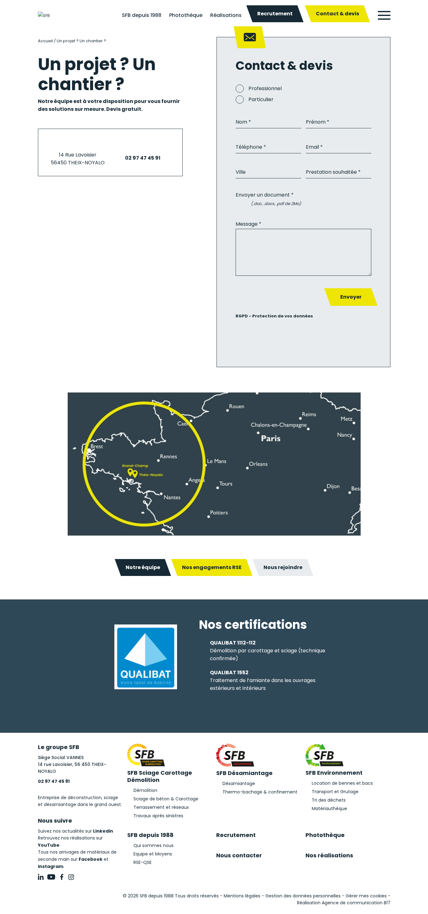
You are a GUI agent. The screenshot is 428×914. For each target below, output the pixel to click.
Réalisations (226, 15)
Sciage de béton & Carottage (165, 799)
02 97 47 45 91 (142, 158)
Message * (248, 224)
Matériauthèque (329, 808)
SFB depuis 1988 (141, 15)
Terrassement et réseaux (161, 807)
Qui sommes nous (153, 845)
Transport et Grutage (335, 791)
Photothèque (185, 15)
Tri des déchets (329, 800)
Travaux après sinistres (158, 816)
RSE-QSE (142, 862)
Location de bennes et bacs (342, 783)
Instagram (50, 866)
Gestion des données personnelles (303, 896)
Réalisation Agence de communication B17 (343, 903)
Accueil (45, 41)
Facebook (90, 859)
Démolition (145, 790)
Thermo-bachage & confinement (259, 792)
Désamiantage (238, 783)
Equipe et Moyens (152, 854)
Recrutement (275, 13)
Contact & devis (337, 13)
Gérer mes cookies (366, 896)
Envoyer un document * (265, 194)
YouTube (49, 845)
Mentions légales (242, 896)
